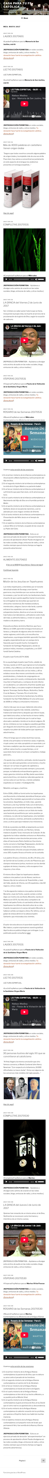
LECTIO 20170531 (13, 977)
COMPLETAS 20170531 (16, 224)
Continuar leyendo (10, 570)
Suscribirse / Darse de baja (31, 565)
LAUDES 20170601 (13, 36)
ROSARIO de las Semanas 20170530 (23, 1308)
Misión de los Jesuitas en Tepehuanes (23, 581)
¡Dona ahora (8, 58)
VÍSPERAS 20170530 (15, 1278)
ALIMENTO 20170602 (15, 559)
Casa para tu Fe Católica (17, 5)
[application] (24, 279)
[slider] (41, 279)
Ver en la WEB (12, 565)
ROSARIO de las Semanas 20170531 (22, 412)
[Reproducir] (6, 279)
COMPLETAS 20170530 (16, 1115)
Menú (26, 18)
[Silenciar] (36, 279)
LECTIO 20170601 (13, 69)
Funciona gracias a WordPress (14, 1472)
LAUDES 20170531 (13, 944)
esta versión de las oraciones (22, 470)
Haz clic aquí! (8, 213)
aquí (28, 933)
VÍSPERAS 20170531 (14, 378)
